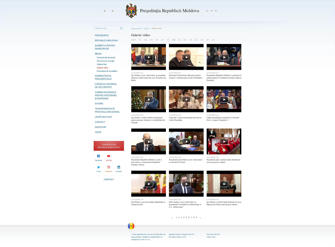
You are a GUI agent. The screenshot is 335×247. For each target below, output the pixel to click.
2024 (202, 40)
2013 (140, 40)
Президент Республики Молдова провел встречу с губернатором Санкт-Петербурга (185, 76)
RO (207, 11)
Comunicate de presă (106, 57)
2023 (196, 40)
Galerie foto (102, 64)
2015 (151, 40)
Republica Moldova (106, 40)
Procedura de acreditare (107, 71)
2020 (179, 40)
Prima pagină (136, 28)
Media (98, 54)
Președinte (102, 35)
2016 (157, 40)
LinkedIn (119, 171)
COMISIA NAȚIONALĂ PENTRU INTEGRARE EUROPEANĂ (106, 95)
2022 (190, 40)
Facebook (98, 160)
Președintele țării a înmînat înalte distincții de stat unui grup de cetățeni (223, 160)
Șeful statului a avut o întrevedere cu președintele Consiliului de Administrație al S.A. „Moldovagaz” (185, 204)
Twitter (98, 171)
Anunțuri (100, 127)
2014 (145, 40)
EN (212, 11)
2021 (185, 40)
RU (216, 11)
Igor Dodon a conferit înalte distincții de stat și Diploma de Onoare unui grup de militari (224, 203)
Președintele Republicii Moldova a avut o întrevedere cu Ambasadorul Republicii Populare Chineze (146, 162)
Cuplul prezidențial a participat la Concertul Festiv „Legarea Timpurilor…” (223, 118)
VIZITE (98, 132)
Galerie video (102, 68)
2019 (173, 40)
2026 (213, 40)
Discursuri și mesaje (105, 61)
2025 (207, 40)
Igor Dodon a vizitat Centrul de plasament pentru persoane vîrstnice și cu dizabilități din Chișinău (148, 120)
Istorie (99, 104)
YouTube (108, 160)
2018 (168, 40)
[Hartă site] (112, 11)
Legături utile (103, 117)
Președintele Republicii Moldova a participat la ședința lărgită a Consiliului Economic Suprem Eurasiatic (224, 77)
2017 (162, 40)
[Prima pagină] (104, 11)
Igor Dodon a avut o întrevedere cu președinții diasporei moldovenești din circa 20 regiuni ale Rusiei (148, 77)
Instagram (108, 171)
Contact (100, 122)
